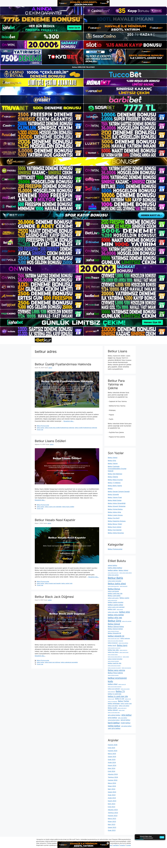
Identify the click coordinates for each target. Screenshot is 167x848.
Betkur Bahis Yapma (115, 486)
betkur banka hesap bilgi (113, 586)
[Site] (41, 116)
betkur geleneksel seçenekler (69, 662)
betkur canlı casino (113, 598)
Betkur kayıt (122, 645)
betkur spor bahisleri (114, 688)
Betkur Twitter (123, 701)
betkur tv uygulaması (112, 701)
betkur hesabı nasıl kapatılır (53, 583)
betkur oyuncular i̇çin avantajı (114, 667)
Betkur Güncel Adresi (115, 629)
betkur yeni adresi (124, 705)
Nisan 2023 (112, 821)
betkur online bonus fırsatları (114, 665)
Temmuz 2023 (113, 813)
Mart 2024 (111, 789)
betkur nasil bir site (114, 663)
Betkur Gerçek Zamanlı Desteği (119, 491)
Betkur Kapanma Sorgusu (117, 521)
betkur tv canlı (111, 698)
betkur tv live (128, 698)
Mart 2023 (111, 824)
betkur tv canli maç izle (118, 696)
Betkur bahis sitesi (117, 583)
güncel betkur (125, 720)
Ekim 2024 (111, 768)
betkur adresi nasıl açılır (113, 572)
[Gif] (83, 161)
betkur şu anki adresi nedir (114, 712)
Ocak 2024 (112, 795)
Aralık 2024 (112, 762)
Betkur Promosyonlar (43, 425)
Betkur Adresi (112, 457)
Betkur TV (120, 691)
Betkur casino (124, 598)
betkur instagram (113, 643)
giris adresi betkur (114, 715)
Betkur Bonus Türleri (115, 524)
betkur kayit (112, 645)
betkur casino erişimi (112, 600)
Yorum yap (40, 429)
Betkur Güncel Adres (116, 626)
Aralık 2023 (112, 798)
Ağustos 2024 (113, 774)
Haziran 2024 (112, 780)
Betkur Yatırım (113, 463)
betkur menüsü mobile (113, 654)
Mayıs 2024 (112, 783)
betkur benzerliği (123, 586)
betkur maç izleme (113, 652)
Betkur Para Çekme (115, 673)
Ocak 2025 (111, 759)
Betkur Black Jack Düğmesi (54, 596)
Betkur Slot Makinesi (115, 474)
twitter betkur (114, 726)
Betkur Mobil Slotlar (115, 500)
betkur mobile (126, 656)
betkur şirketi (122, 710)
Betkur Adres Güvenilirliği (116, 503)
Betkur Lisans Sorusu (115, 515)
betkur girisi (124, 612)
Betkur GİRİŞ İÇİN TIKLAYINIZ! (83, 67)
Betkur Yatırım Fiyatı (115, 497)
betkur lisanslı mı (123, 650)
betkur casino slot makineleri (53, 506)
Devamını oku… (68, 421)
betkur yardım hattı (66, 583)
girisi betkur (112, 718)
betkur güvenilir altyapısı (113, 631)
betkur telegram (111, 691)
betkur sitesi (113, 684)
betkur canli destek (113, 591)
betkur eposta (120, 609)
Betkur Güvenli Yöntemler (117, 506)
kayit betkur (114, 722)
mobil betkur (125, 723)
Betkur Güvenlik (113, 494)
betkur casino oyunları (115, 602)
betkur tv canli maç (114, 694)
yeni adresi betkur (126, 726)
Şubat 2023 (112, 827)
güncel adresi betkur (114, 720)
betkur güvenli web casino (114, 638)
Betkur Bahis (115, 577)
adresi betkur (112, 565)
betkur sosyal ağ (122, 684)
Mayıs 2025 (112, 754)
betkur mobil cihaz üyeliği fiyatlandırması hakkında (59, 427)
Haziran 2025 (112, 751)
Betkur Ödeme (113, 477)
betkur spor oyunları (125, 688)
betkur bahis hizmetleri (114, 581)
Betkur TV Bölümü (114, 483)
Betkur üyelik (112, 708)
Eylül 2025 (111, 748)
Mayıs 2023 (112, 818)
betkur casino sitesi (115, 605)
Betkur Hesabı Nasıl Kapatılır (55, 520)
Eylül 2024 (111, 771)
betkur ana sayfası (113, 575)
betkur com (112, 609)
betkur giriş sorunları (126, 621)
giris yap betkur (122, 717)
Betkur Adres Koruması (116, 533)
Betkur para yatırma (116, 670)
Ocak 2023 (112, 830)
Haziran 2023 (112, 815)
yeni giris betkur (114, 728)
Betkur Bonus (114, 589)
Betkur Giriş (112, 460)
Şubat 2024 (112, 792)
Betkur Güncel (114, 624)
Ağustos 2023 (113, 810)
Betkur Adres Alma (114, 512)
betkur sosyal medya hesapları (114, 686)
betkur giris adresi (113, 612)
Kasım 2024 (112, 765)
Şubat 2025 (112, 756)
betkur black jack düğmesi (52, 662)
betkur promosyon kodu (117, 680)
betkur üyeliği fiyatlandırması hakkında (86, 427)
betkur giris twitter (116, 615)
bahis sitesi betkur (115, 568)
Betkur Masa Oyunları (115, 480)
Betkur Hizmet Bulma (115, 509)
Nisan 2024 (112, 786)
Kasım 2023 (112, 801)
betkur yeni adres (113, 705)
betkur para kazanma (126, 667)
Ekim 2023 (111, 804)
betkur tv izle (119, 699)
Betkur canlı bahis (114, 595)
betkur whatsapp (114, 703)
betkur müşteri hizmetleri (115, 659)
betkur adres (40, 427)
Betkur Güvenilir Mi (114, 633)
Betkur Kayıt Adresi (114, 527)
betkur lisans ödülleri (68, 506)
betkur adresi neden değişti (125, 572)
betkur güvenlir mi (116, 636)
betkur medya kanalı (123, 652)
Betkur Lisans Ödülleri (50, 441)
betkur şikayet (113, 710)
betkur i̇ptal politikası (123, 643)
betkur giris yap (115, 617)
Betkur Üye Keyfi (113, 518)
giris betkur (126, 715)
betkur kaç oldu (113, 650)
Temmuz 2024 (113, 777)
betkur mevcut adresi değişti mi (115, 656)
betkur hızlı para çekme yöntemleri (115, 640)
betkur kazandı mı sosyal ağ (114, 648)
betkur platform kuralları (113, 675)
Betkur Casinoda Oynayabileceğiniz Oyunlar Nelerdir (117, 469)
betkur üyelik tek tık (122, 708)
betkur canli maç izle (115, 593)
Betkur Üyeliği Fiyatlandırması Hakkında (63, 364)
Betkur (110, 488)
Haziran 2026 (112, 745)
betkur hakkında (125, 638)
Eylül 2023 (111, 807)
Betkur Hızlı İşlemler (115, 530)
